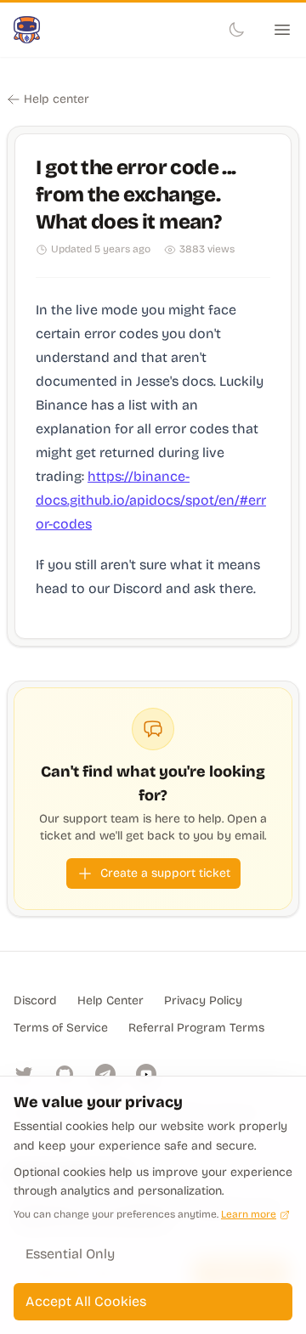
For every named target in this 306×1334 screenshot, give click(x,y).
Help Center (110, 1000)
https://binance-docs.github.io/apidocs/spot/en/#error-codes (151, 500)
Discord (35, 1000)
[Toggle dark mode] (236, 29)
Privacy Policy (203, 1000)
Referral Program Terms (196, 1027)
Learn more (248, 1214)
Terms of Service (61, 1027)
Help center (56, 99)
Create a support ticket (165, 873)
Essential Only (70, 1254)
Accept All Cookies (86, 1301)
